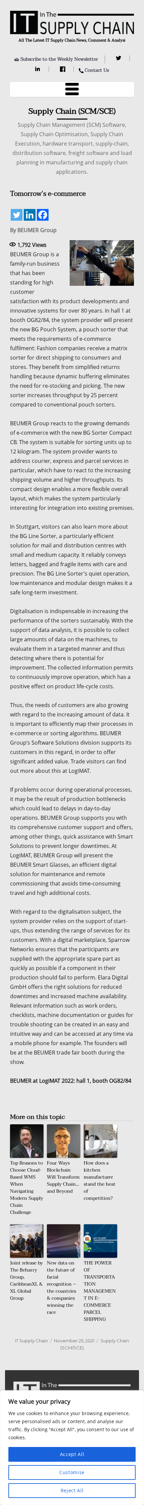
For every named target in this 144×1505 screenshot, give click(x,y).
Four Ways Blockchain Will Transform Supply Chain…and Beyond (63, 1177)
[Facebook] (63, 69)
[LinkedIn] (38, 69)
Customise (72, 1472)
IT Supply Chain (31, 1340)
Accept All (72, 1454)
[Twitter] (119, 58)
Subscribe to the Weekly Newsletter (59, 59)
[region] (72, 1447)
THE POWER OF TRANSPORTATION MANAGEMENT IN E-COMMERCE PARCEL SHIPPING (100, 1291)
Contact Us (97, 70)
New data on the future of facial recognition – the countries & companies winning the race (61, 1287)
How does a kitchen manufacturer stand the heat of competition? (100, 1181)
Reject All (72, 1490)
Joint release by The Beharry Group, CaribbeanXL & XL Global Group (26, 1280)
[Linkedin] (29, 215)
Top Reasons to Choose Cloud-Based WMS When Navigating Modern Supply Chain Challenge (26, 1188)
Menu (72, 89)
